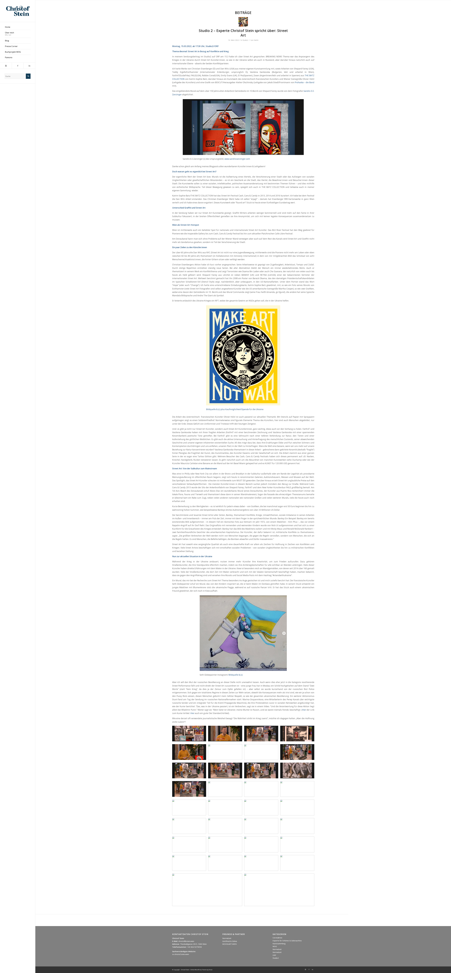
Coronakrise (277, 937)
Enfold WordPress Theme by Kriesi (201, 970)
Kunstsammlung (279, 943)
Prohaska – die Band (304, 82)
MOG (275, 946)
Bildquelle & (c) (236, 674)
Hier (304, 709)
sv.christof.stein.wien (180, 954)
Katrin (256, 40)
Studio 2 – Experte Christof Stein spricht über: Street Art (243, 33)
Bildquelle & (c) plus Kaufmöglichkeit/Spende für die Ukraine (234, 409)
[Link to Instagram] (6, 66)
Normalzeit (226, 938)
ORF (274, 955)
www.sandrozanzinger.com (237, 159)
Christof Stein (185, 970)
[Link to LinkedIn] (29, 66)
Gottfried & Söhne (229, 941)
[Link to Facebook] (17, 66)
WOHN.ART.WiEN (229, 944)
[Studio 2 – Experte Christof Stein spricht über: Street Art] (243, 22)
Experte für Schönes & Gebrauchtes (287, 940)
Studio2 (245, 40)
